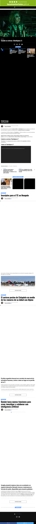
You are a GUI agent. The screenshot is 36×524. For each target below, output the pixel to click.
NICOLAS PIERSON (8, 126)
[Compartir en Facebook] (14, 44)
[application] (16, 154)
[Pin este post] (19, 44)
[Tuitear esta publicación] (17, 44)
